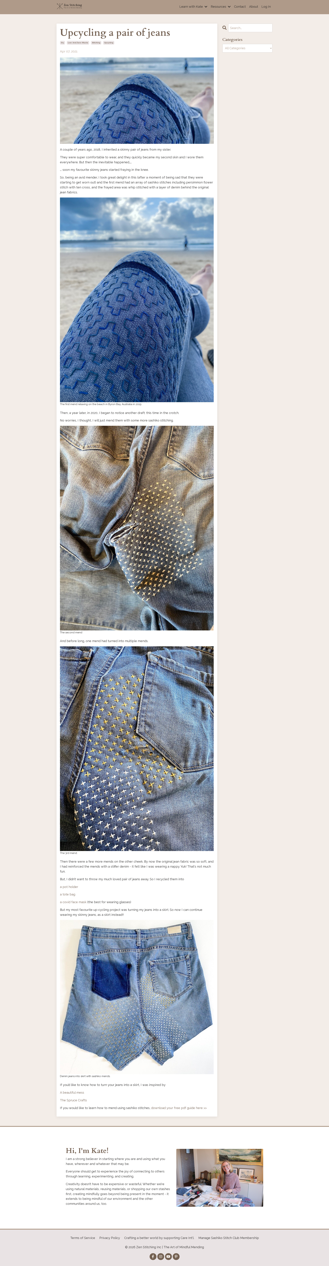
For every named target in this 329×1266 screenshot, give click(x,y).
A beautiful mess (72, 1092)
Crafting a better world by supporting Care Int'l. (159, 1238)
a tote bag (67, 894)
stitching (96, 43)
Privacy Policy (109, 1238)
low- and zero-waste (78, 43)
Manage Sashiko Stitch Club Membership (228, 1238)
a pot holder (69, 887)
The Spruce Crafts (73, 1100)
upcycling (108, 43)
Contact (240, 6)
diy (62, 43)
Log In (266, 6)
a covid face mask (73, 902)
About (253, 6)
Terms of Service (82, 1238)
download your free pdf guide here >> (179, 1108)
